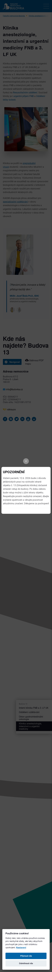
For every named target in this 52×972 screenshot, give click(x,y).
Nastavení (21, 947)
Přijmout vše (26, 956)
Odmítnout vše (26, 963)
